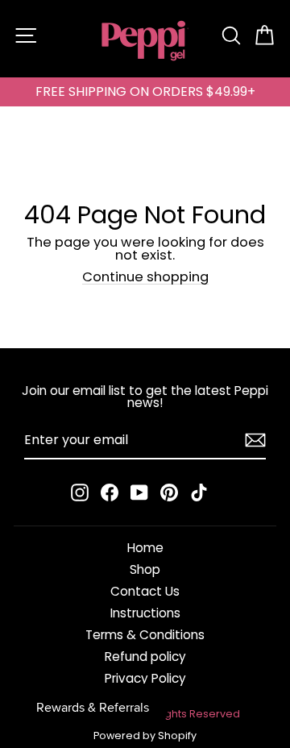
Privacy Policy (145, 678)
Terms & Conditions (145, 634)
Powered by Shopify (145, 735)
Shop (145, 569)
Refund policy (145, 656)
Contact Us (145, 591)
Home (145, 547)
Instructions (145, 613)
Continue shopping (145, 278)
